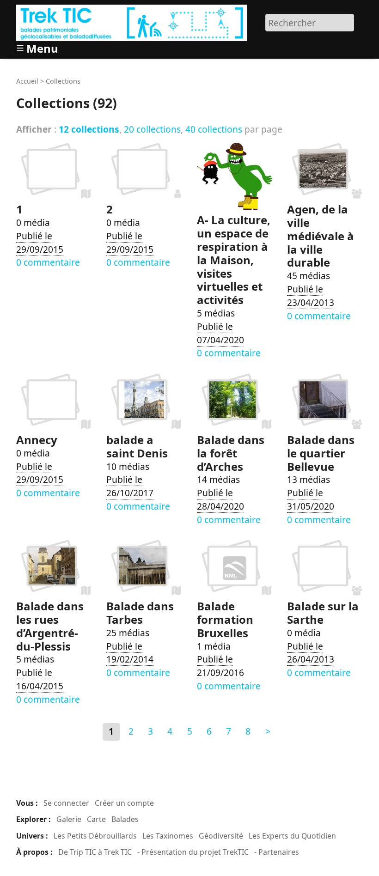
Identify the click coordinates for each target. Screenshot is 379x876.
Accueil (27, 81)
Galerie (68, 819)
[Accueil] (133, 21)
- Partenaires (276, 852)
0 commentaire (48, 262)
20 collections (152, 129)
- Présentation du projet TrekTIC (193, 852)
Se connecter (66, 803)
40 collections (213, 129)
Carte (96, 819)
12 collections (89, 129)
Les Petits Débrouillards (95, 836)
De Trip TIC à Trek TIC (95, 852)
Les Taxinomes (167, 836)
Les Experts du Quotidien (292, 836)
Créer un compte (124, 803)
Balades (125, 819)
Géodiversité (221, 836)
